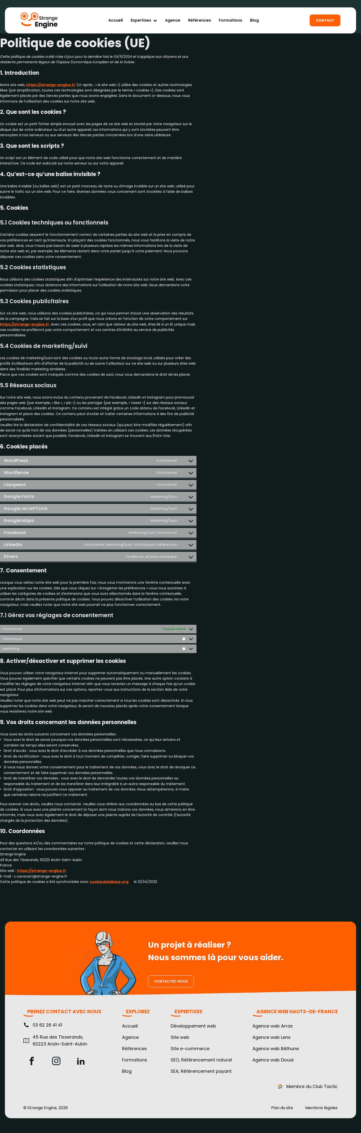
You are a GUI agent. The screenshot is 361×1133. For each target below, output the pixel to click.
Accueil (115, 20)
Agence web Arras (272, 1026)
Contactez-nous (171, 981)
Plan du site (282, 1107)
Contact (325, 20)
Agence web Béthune (275, 1048)
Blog (254, 20)
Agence (172, 20)
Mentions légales (321, 1107)
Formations (230, 20)
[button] (42, 1025)
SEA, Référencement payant (201, 1071)
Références (199, 20)
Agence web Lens (271, 1037)
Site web (180, 1037)
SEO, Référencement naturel (201, 1060)
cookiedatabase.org (109, 881)
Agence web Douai (272, 1060)
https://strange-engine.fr (50, 84)
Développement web (193, 1026)
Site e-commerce (190, 1048)
